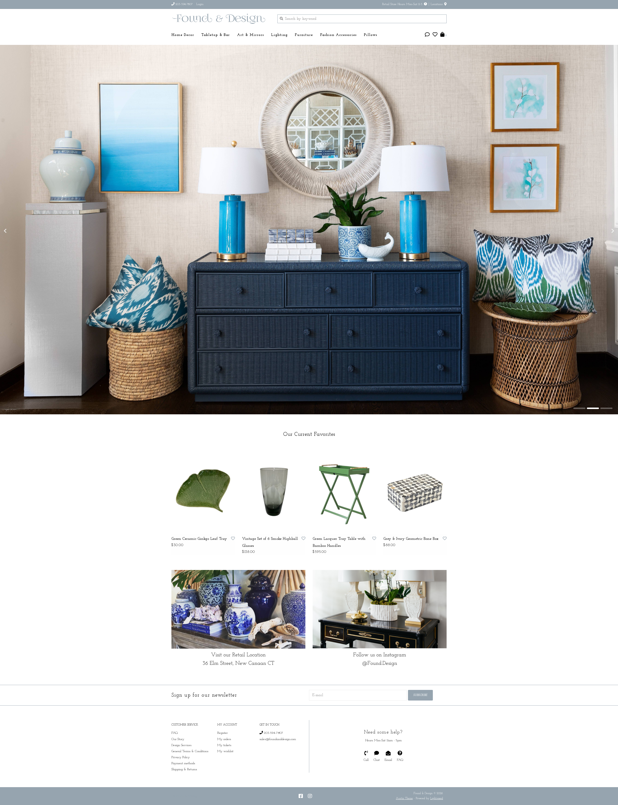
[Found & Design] (220, 19)
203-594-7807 (273, 748)
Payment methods (183, 778)
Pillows (370, 35)
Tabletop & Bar (215, 35)
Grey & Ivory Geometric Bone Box (410, 554)
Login (200, 4)
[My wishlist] (435, 35)
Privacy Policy (180, 772)
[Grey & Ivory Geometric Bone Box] (415, 504)
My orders (224, 754)
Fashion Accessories (338, 35)
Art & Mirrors (250, 35)
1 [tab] (579, 423)
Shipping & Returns (184, 784)
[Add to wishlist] (233, 554)
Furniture (304, 35)
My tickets (224, 760)
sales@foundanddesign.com (278, 754)
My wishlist (225, 766)
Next (602, 238)
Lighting (279, 35)
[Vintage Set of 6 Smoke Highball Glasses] (274, 504)
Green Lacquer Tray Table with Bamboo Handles (339, 557)
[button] (427, 35)
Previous (16, 238)
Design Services (181, 760)
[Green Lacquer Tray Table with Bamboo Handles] (344, 504)
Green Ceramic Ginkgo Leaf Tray (199, 554)
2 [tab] (593, 423)
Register (222, 748)
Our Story (177, 754)
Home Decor (182, 35)
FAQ (174, 748)
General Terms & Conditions (189, 766)
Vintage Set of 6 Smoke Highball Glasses (270, 557)
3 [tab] (606, 423)
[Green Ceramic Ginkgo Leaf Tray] (203, 504)
